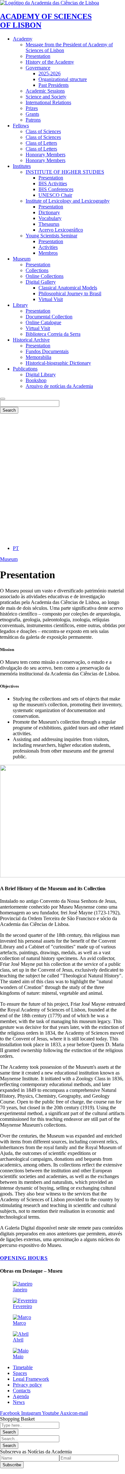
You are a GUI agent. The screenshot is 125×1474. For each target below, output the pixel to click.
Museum (9, 559)
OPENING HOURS (24, 1258)
